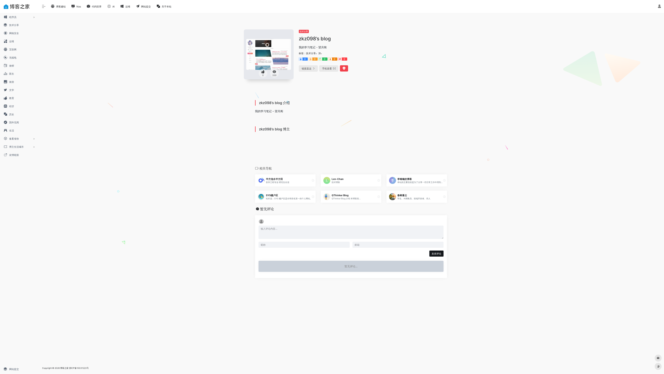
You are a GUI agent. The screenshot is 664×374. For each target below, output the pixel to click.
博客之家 (64, 368)
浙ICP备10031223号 (79, 368)
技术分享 (304, 31)
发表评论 (436, 253)
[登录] (659, 6)
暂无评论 (267, 209)
